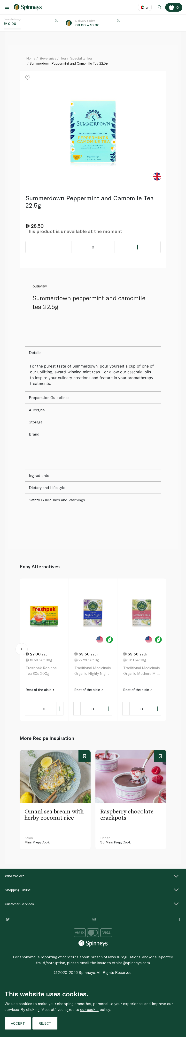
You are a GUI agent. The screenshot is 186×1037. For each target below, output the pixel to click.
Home (30, 58)
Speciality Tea (81, 58)
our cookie (89, 1009)
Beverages (48, 58)
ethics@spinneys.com (131, 962)
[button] (21, 650)
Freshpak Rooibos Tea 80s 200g (41, 671)
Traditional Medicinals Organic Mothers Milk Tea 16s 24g (141, 671)
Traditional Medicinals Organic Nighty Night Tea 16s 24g (92, 671)
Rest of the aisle (39, 690)
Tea (63, 58)
